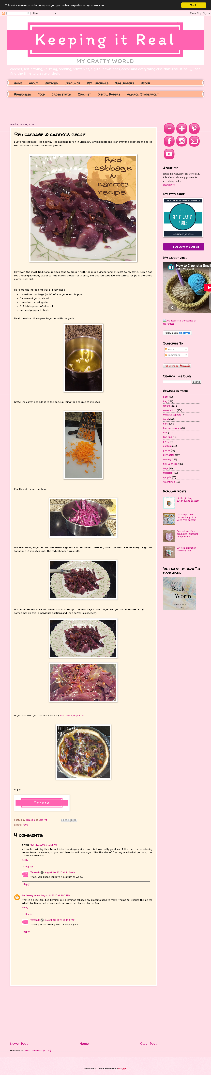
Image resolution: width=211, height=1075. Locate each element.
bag (165, 401)
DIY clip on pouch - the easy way (187, 549)
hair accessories (172, 428)
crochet (167, 405)
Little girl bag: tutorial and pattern (188, 499)
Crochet (84, 94)
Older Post (148, 1043)
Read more (169, 184)
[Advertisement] (70, 109)
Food (41, 94)
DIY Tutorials (97, 83)
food (25, 824)
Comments (173, 355)
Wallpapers (124, 83)
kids (165, 432)
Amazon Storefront (143, 94)
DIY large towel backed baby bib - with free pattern (186, 517)
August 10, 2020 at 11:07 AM (60, 920)
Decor (145, 83)
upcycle (167, 477)
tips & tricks (170, 463)
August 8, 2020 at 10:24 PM (55, 895)
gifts (166, 423)
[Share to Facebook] (72, 820)
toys (165, 468)
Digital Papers (109, 94)
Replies (29, 866)
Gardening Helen (31, 895)
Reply (25, 860)
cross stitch (169, 410)
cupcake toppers (172, 414)
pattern (167, 446)
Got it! (193, 5)
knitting (167, 437)
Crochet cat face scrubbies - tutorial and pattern (187, 534)
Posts (170, 349)
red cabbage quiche (72, 715)
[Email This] (62, 820)
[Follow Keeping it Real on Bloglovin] (177, 334)
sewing (167, 459)
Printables (22, 94)
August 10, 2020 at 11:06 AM (60, 872)
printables (168, 454)
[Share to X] (69, 820)
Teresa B (35, 872)
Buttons (51, 83)
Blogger (122, 1068)
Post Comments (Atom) (38, 1050)
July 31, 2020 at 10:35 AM (43, 844)
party (166, 441)
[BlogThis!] (65, 820)
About (33, 83)
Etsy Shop (72, 83)
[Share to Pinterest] (75, 820)
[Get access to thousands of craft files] (182, 323)
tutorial (167, 472)
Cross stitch (61, 94)
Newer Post (19, 1043)
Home (18, 83)
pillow (166, 450)
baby (165, 396)
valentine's (169, 481)
